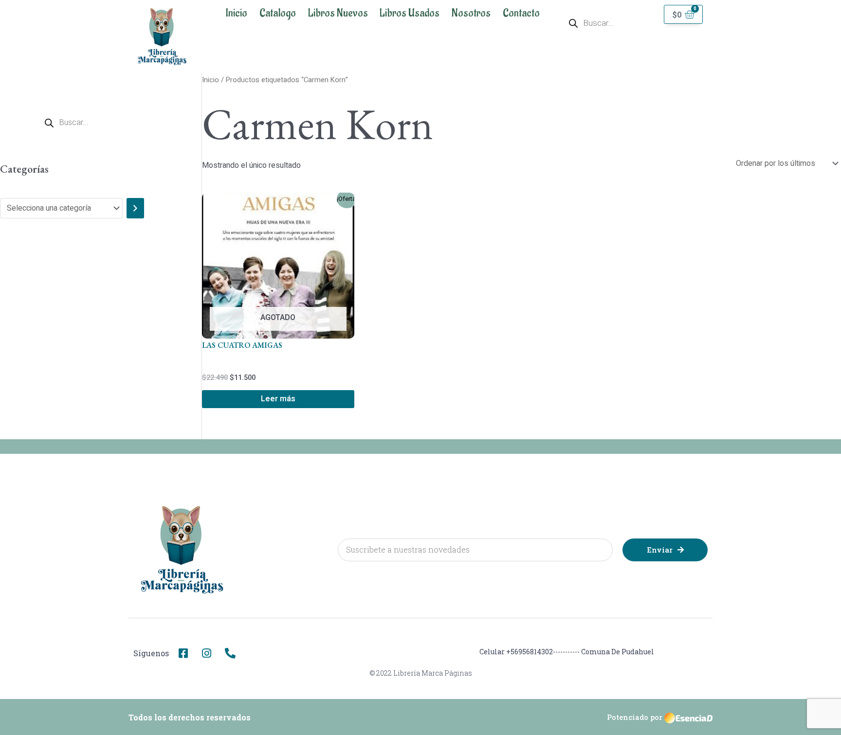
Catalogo (277, 13)
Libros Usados (409, 13)
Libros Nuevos (338, 13)
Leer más (278, 399)
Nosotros (471, 13)
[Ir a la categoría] (135, 208)
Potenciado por (634, 717)
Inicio (236, 13)
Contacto (521, 13)
